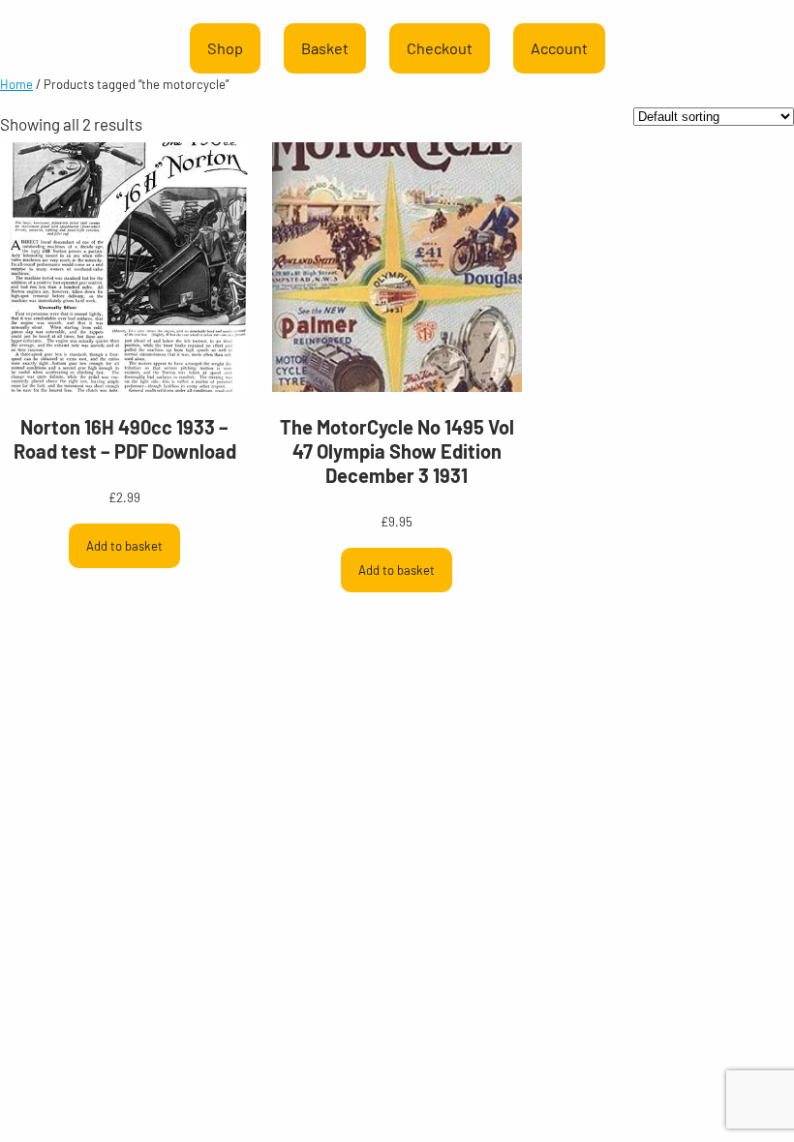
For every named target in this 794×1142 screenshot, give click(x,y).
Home (16, 84)
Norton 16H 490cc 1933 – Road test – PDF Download (125, 439)
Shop (225, 48)
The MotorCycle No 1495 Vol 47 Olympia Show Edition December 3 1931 (397, 451)
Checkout (440, 48)
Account (559, 48)
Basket (325, 48)
